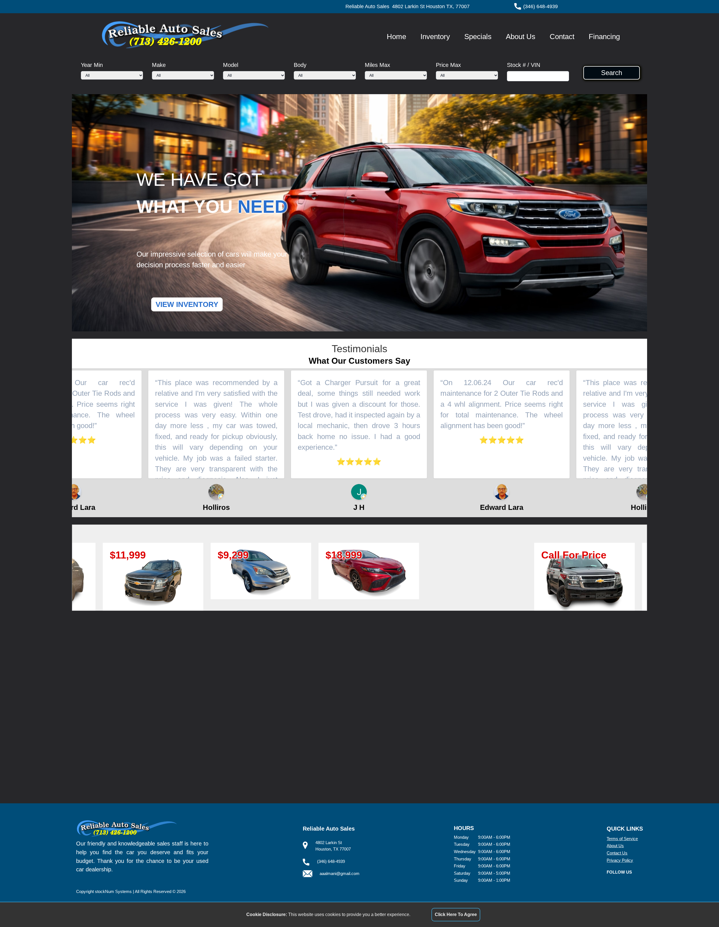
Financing (604, 36)
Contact (562, 36)
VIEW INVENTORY (187, 304)
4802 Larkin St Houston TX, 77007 (431, 6)
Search (611, 72)
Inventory (435, 36)
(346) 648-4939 (540, 6)
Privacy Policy (620, 860)
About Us (520, 36)
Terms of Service (622, 838)
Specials (478, 36)
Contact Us (617, 853)
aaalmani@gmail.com (340, 873)
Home (396, 36)
